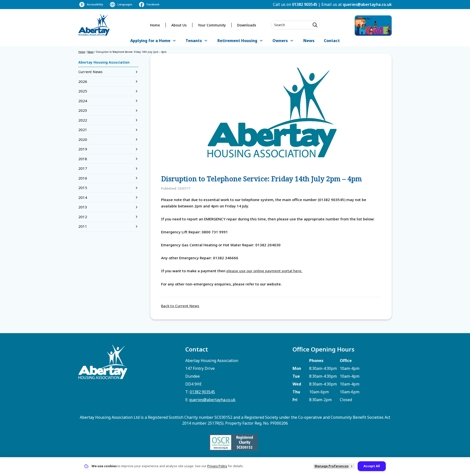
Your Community (212, 25)
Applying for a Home (150, 40)
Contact (332, 40)
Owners (280, 40)
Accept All (372, 466)
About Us (179, 25)
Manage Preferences (332, 466)
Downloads (246, 25)
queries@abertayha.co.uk (367, 4)
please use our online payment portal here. (264, 270)
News (309, 40)
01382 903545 (304, 4)
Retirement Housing (237, 40)
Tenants (194, 40)
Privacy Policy (217, 466)
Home (155, 25)
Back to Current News (180, 305)
